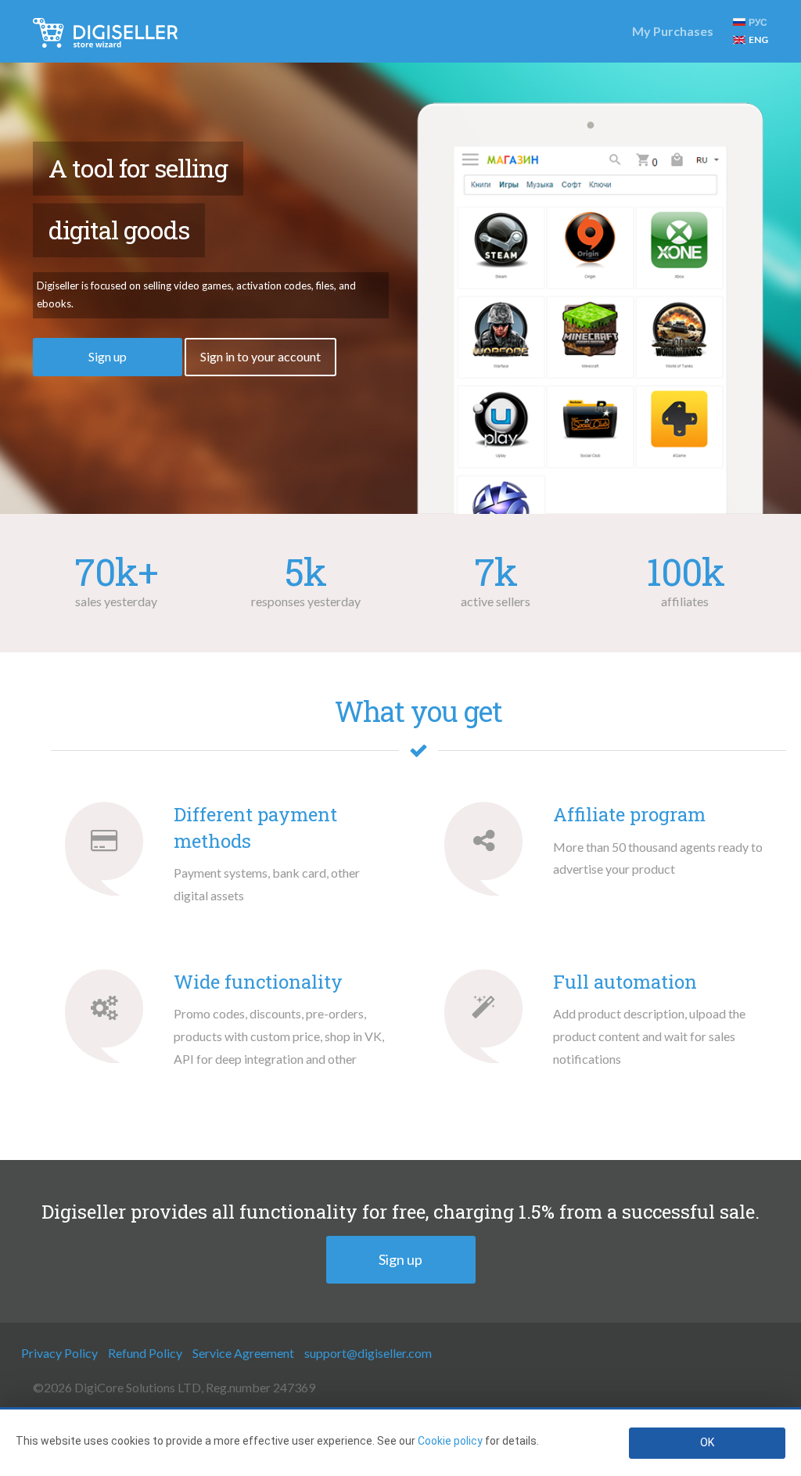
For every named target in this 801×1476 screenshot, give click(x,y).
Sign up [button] (107, 356)
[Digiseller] (105, 31)
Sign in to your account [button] (260, 356)
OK (707, 1442)
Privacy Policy (59, 1352)
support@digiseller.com (368, 1352)
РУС (758, 22)
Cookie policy (450, 1441)
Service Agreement (243, 1352)
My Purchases (672, 30)
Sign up (400, 1259)
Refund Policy (145, 1352)
